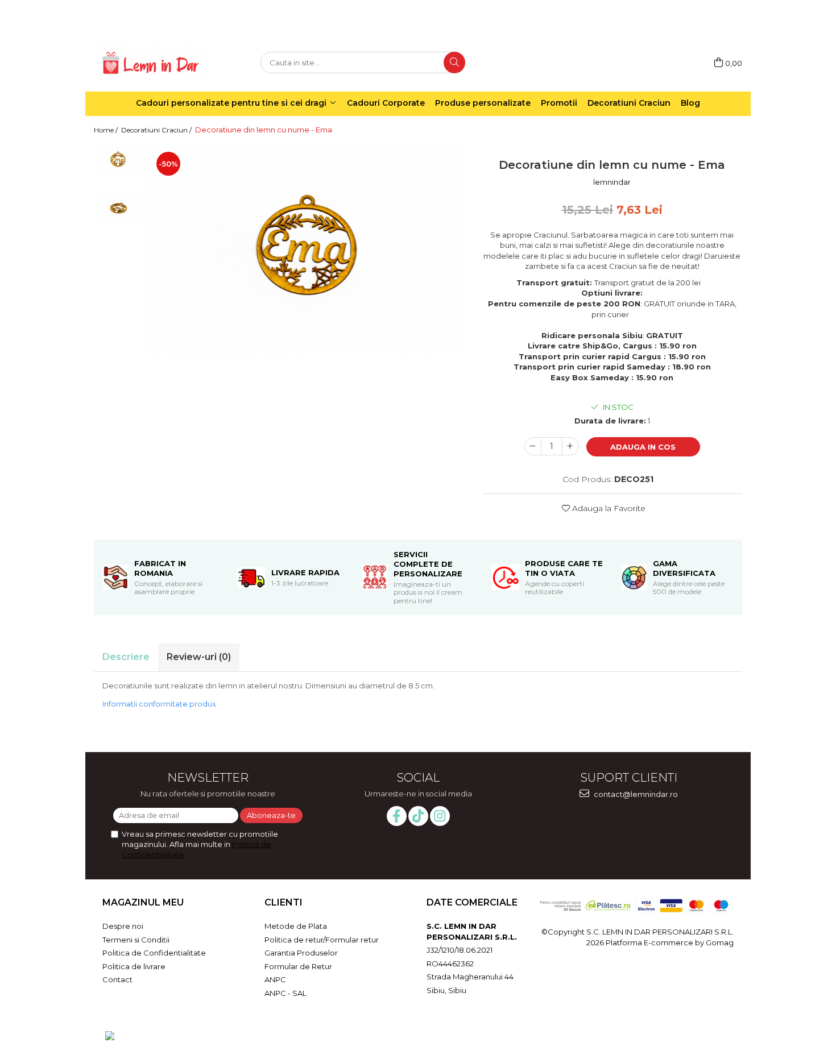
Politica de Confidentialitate (154, 952)
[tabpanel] (306, 248)
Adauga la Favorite (607, 508)
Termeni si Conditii (135, 939)
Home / (106, 130)
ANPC (275, 979)
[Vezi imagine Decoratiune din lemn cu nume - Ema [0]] (118, 159)
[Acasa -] (151, 63)
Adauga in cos (643, 446)
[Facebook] (397, 816)
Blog (690, 103)
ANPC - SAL (285, 993)
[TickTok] (418, 816)
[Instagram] (440, 816)
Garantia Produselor (301, 952)
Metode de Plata (295, 926)
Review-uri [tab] (199, 656)
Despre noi (122, 926)
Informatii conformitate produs (159, 703)
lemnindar (612, 181)
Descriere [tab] (126, 656)
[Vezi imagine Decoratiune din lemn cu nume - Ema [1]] (118, 207)
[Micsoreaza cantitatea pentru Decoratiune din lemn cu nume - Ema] (532, 446)
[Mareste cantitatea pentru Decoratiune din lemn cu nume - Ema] (570, 446)
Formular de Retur (298, 966)
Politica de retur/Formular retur (321, 939)
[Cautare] (454, 62)
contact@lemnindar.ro (635, 794)
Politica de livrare (133, 966)
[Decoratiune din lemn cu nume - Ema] (306, 248)
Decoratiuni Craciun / (157, 130)
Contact (117, 979)
